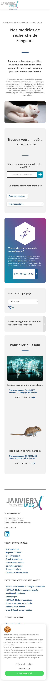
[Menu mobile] (46, 4)
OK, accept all (25, 673)
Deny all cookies (25, 664)
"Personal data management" (30, 657)
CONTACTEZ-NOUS (23, 274)
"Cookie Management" (33, 652)
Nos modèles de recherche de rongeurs (26, 22)
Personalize (24, 668)
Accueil (5, 22)
